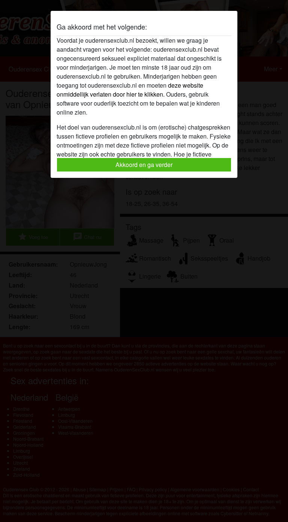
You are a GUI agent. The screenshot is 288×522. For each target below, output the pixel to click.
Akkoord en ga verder (144, 164)
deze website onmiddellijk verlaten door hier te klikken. (130, 89)
